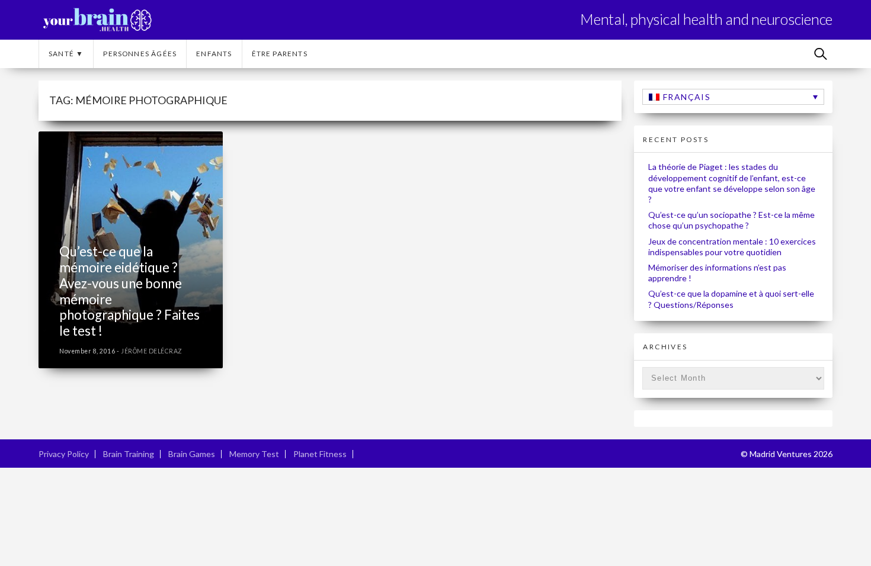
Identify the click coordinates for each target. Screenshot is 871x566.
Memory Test (254, 454)
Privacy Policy (64, 454)
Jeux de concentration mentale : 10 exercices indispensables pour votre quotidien (732, 246)
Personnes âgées (140, 53)
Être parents (280, 53)
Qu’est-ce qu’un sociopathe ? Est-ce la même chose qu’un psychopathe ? (731, 220)
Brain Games (191, 454)
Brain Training (128, 454)
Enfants (214, 53)
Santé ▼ (66, 53)
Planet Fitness (320, 454)
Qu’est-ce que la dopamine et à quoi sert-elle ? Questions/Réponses (731, 298)
